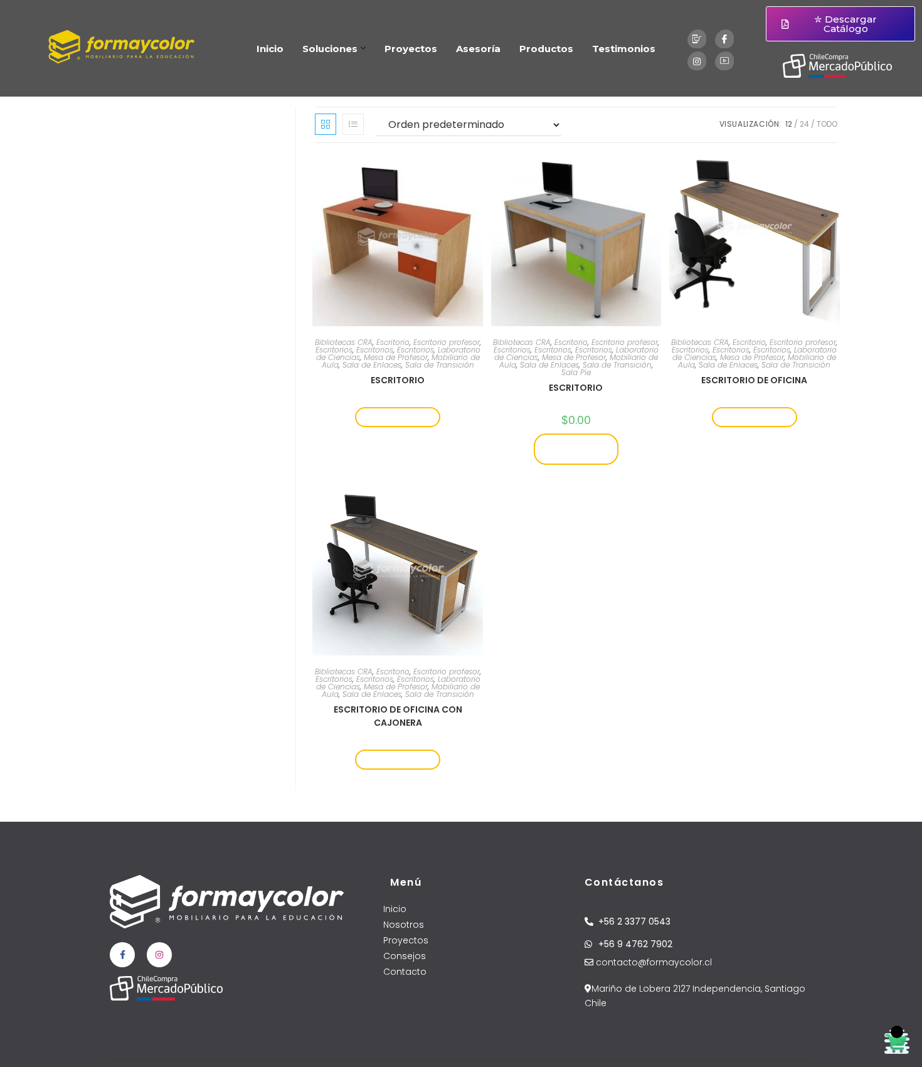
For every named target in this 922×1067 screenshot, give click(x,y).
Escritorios (333, 349)
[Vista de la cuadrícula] (325, 124)
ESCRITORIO (398, 380)
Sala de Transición (439, 364)
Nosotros (403, 924)
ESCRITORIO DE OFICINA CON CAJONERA (398, 716)
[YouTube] (724, 60)
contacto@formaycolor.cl (652, 962)
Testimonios (623, 49)
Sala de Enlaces (371, 364)
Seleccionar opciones (575, 449)
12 (788, 124)
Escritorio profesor (446, 342)
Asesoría (478, 49)
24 (804, 124)
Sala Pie (576, 372)
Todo (827, 124)
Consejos (404, 956)
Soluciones (330, 49)
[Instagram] (696, 60)
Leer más (397, 416)
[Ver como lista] (353, 124)
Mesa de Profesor (396, 357)
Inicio (270, 49)
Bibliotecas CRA (344, 342)
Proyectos (410, 49)
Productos (546, 49)
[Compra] (696, 38)
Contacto (405, 971)
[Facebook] (724, 38)
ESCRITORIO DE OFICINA (754, 380)
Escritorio (393, 342)
